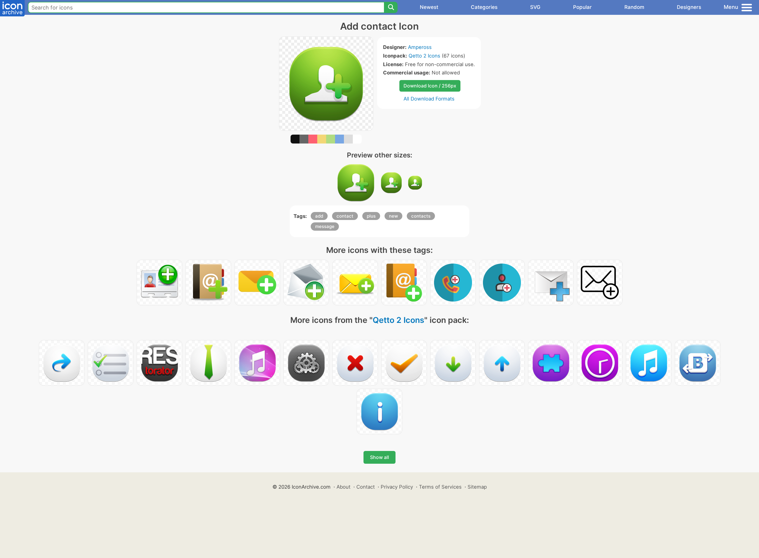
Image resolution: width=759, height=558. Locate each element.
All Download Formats (429, 99)
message (324, 226)
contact (345, 216)
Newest (429, 7)
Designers (689, 7)
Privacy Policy (397, 487)
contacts (420, 216)
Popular (582, 7)
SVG (535, 7)
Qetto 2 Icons (424, 56)
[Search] (391, 7)
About (343, 487)
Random (634, 7)
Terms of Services (440, 487)
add (319, 216)
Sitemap (477, 487)
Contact (365, 487)
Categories (484, 7)
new (393, 216)
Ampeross (420, 47)
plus (371, 216)
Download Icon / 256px (430, 86)
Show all (379, 457)
